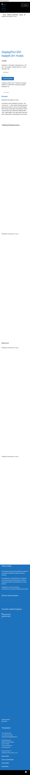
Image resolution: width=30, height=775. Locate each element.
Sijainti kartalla (5, 756)
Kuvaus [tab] (7, 92)
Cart (23, 771)
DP (24, 14)
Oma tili (5, 772)
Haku (15, 772)
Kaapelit (21, 14)
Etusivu (4, 14)
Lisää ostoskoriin (7, 78)
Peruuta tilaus (5, 766)
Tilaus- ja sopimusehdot (7, 759)
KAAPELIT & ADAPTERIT (12, 14)
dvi (8, 86)
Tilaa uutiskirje (5, 763)
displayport (4, 86)
